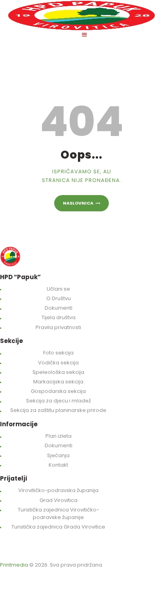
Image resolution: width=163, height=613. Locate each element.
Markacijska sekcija (58, 381)
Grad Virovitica (59, 500)
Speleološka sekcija (58, 372)
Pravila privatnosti (58, 327)
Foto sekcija (58, 352)
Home (8, 76)
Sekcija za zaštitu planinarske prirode (58, 410)
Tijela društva (59, 317)
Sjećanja (58, 455)
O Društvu (58, 298)
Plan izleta (58, 436)
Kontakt (58, 465)
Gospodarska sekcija (58, 391)
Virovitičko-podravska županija (58, 490)
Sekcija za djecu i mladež (58, 400)
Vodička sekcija (58, 362)
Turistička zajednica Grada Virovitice (58, 527)
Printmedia (14, 565)
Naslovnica (78, 203)
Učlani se (58, 289)
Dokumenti (58, 308)
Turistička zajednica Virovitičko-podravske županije (58, 513)
